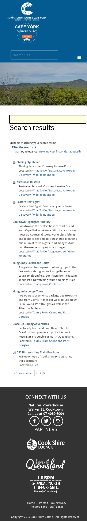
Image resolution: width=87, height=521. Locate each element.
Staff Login (56, 507)
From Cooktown (52, 284)
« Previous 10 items (23, 373)
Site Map (43, 503)
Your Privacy (58, 503)
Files (35, 365)
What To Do (39, 171)
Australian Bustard (28, 182)
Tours (35, 284)
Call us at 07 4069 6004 (45, 413)
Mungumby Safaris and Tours (31, 263)
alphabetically (73, 152)
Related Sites (39, 507)
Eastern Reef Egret (28, 202)
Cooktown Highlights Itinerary (31, 222)
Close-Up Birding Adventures (31, 324)
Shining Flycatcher (28, 162)
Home (31, 503)
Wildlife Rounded (44, 175)
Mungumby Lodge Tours (28, 291)
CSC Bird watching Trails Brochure (38, 352)
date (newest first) (50, 152)
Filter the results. (23, 147)
